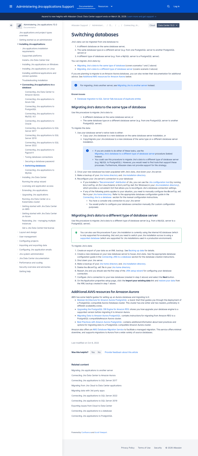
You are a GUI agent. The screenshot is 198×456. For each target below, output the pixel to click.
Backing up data (136, 250)
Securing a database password (39, 161)
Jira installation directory (134, 175)
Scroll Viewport (101, 432)
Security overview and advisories (34, 267)
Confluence (86, 432)
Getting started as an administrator (35, 39)
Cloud (152, 25)
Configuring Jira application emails (35, 249)
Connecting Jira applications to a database (91, 411)
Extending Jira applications (35, 190)
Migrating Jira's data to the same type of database (101, 65)
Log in (176, 6)
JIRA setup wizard (134, 270)
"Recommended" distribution (112, 182)
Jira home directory (109, 175)
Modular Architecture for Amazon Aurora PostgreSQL (102, 300)
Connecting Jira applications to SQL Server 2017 (94, 380)
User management (28, 236)
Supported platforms (32, 55)
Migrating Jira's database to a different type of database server (125, 153)
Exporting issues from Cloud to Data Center (91, 405)
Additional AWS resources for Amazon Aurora (104, 76)
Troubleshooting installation (35, 80)
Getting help (25, 271)
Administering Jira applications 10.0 (40, 24)
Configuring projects (28, 241)
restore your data (167, 280)
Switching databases (35, 165)
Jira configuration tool (159, 182)
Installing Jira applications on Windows (40, 64)
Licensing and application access (37, 186)
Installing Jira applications (32, 44)
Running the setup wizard (34, 181)
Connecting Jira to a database (97, 197)
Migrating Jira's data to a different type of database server (104, 69)
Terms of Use (144, 447)
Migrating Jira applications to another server (92, 370)
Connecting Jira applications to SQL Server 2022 (94, 395)
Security (158, 447)
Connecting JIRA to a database (116, 257)
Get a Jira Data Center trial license (38, 228)
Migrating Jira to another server (132, 85)
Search (168, 6)
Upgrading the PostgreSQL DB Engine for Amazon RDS (103, 309)
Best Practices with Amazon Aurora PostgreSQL (99, 322)
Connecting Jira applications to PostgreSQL (91, 416)
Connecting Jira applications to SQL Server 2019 (94, 400)
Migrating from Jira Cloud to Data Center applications (96, 385)
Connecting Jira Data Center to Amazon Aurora (93, 375)
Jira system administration (31, 254)
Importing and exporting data (33, 245)
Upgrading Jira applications (35, 194)
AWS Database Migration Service (108, 329)
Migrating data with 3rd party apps (88, 390)
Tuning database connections (39, 157)
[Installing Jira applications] (119, 25)
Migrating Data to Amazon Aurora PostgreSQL (98, 315)
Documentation (86, 6)
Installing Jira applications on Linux (38, 68)
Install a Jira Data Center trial (35, 60)
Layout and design (28, 232)
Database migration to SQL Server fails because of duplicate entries (109, 99)
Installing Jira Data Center (34, 177)
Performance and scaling (31, 262)
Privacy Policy (127, 447)
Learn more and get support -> (141, 16)
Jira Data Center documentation (34, 258)
